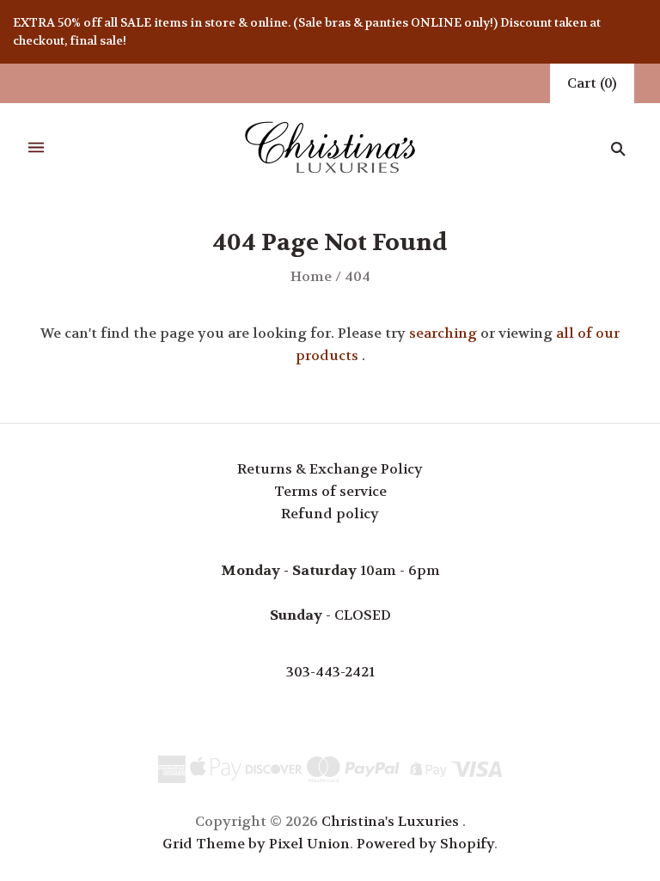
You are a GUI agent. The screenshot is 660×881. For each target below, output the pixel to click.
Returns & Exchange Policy (330, 469)
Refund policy (330, 514)
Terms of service (330, 491)
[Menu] (36, 148)
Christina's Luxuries (390, 821)
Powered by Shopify (425, 844)
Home (311, 276)
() (592, 83)
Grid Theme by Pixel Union (256, 844)
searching (443, 333)
